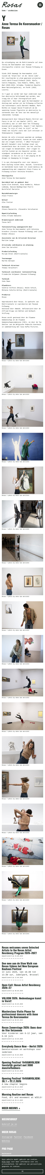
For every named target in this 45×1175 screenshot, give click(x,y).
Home (4, 10)
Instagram (7, 1137)
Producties (13, 10)
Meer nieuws (10, 1108)
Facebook (28, 1137)
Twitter (18, 1137)
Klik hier (6, 1162)
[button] (40, 5)
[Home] (12, 4)
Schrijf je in (9, 1124)
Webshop (6, 1141)
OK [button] (22, 1171)
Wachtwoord (6, 1154)
